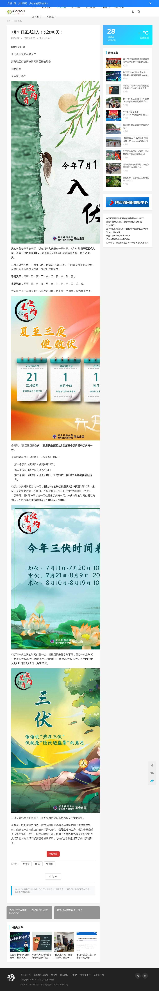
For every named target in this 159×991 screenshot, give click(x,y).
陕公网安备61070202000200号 (54, 984)
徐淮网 (54, 975)
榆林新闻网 (25, 975)
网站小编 (15, 38)
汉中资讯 (46, 6)
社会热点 (61, 6)
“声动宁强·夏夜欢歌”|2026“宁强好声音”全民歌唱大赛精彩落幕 (136, 113)
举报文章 (53, 854)
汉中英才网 (99, 975)
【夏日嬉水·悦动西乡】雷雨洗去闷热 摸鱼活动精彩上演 (135, 139)
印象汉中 (51, 16)
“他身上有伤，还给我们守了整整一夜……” (63, 956)
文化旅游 (76, 6)
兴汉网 (74, 975)
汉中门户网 (41, 979)
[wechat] (138, 976)
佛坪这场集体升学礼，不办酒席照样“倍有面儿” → (136, 165)
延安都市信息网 (41, 975)
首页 (34, 6)
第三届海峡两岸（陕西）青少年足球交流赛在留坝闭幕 (136, 152)
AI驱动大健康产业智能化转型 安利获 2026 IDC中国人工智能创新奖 (41, 956)
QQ (39, 863)
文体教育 (36, 16)
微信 (51, 863)
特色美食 (90, 6)
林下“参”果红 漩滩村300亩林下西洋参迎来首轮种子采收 (136, 100)
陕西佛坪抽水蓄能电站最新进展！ (136, 126)
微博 (27, 863)
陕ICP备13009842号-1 (30, 984)
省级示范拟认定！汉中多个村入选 (86, 956)
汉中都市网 (85, 975)
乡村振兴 (105, 6)
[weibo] (145, 976)
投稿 (148, 12)
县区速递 (119, 6)
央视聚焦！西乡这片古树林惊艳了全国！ (136, 179)
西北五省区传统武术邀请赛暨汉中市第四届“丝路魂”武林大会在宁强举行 (136, 60)
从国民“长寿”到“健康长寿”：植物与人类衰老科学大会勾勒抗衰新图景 (19, 956)
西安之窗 (64, 975)
